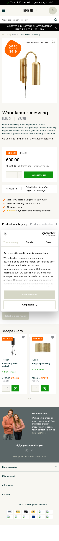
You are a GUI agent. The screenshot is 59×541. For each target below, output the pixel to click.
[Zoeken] (55, 19)
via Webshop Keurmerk (29, 210)
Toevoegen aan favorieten (37, 42)
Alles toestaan (29, 294)
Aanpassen (28, 304)
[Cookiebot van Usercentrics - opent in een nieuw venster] (42, 234)
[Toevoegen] (15, 388)
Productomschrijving (14, 224)
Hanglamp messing (41, 363)
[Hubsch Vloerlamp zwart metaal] (13, 347)
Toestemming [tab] (10, 242)
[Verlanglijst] (23, 338)
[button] (28, 398)
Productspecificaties (41, 224)
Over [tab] (48, 242)
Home (15, 35)
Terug (8, 35)
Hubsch (6, 118)
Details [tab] (29, 242)
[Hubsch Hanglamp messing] (43, 347)
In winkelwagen (38, 175)
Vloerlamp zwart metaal (10, 364)
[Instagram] (27, 451)
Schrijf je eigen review (15, 316)
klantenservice (39, 433)
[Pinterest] (32, 451)
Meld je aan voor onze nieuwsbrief (29, 456)
